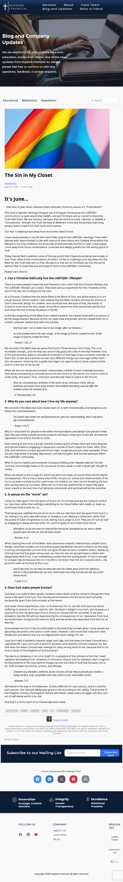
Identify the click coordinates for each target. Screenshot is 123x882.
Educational (10, 100)
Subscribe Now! (110, 753)
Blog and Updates (57, 9)
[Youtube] (36, 834)
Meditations (29, 100)
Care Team (90, 5)
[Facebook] (20, 834)
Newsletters (48, 100)
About (69, 5)
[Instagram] (28, 834)
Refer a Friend (91, 9)
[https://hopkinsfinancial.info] (15, 6)
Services (49, 5)
